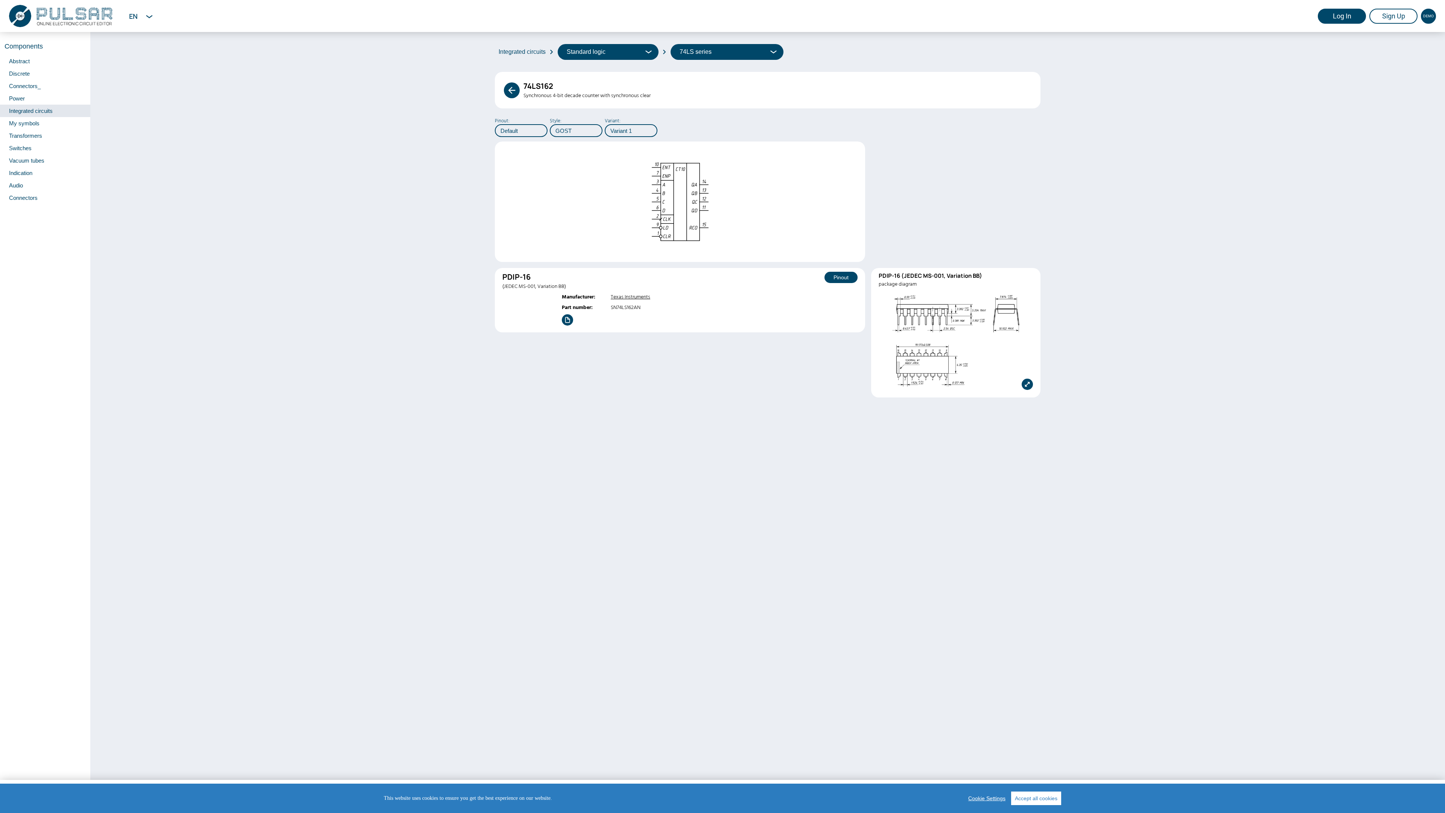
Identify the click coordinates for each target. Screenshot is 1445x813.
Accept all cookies (1036, 798)
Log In (1342, 16)
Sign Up (1393, 16)
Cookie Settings (986, 798)
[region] (722, 798)
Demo (1428, 16)
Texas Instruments (630, 297)
